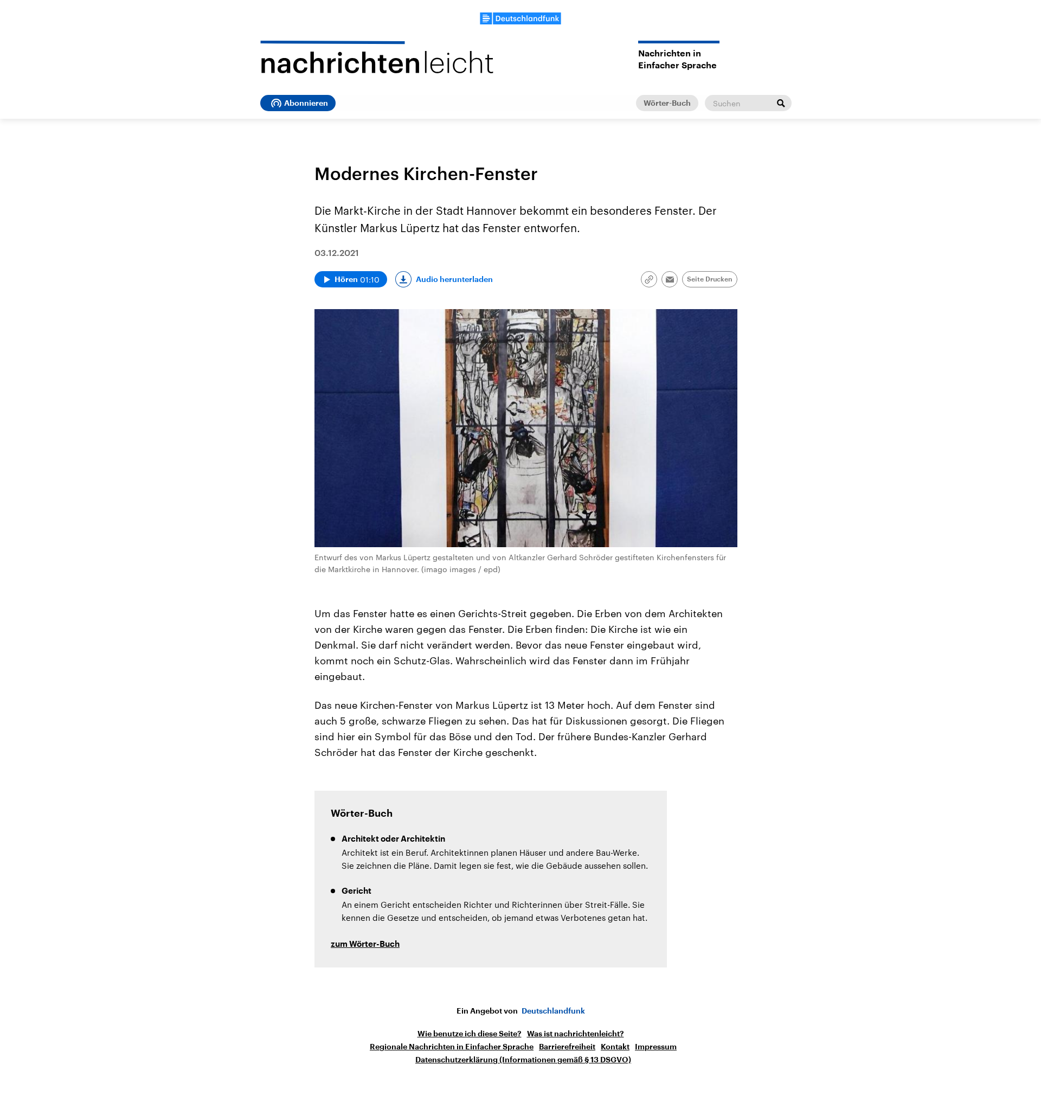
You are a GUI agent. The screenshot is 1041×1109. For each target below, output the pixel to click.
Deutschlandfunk (553, 1011)
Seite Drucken (709, 279)
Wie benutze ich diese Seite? (469, 1033)
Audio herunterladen (454, 279)
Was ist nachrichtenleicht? (575, 1033)
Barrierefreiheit (567, 1046)
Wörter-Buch (667, 103)
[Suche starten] (781, 103)
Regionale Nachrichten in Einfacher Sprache (452, 1046)
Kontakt (615, 1046)
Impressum (656, 1046)
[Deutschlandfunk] (520, 18)
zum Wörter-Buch (365, 944)
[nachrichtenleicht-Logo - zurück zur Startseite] (376, 57)
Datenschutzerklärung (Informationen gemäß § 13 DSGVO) (523, 1059)
